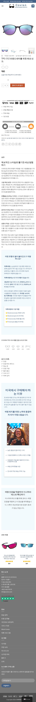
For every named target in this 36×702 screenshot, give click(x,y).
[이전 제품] (6, 67)
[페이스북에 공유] (6, 144)
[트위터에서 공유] (9, 144)
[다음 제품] (3, 67)
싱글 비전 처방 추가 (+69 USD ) (11, 75)
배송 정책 (4, 615)
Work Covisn (5, 629)
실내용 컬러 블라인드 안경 (23, 55)
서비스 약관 (5, 626)
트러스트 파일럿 (9, 418)
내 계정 (3, 643)
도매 (2, 661)
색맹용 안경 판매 (9, 55)
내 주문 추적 (5, 654)
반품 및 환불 (5, 618)
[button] (2, 6)
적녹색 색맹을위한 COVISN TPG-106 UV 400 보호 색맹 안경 (9, 557)
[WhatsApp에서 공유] (3, 144)
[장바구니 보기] (32, 6)
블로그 (3, 658)
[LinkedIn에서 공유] (19, 144)
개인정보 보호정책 (7, 622)
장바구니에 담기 (17, 85)
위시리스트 (5, 651)
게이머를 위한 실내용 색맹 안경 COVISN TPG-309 (27, 557)
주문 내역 (4, 647)
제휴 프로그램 (6, 633)
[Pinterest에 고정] (16, 144)
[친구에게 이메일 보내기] (13, 144)
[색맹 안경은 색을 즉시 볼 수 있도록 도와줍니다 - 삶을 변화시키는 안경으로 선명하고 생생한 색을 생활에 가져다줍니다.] (18, 6)
